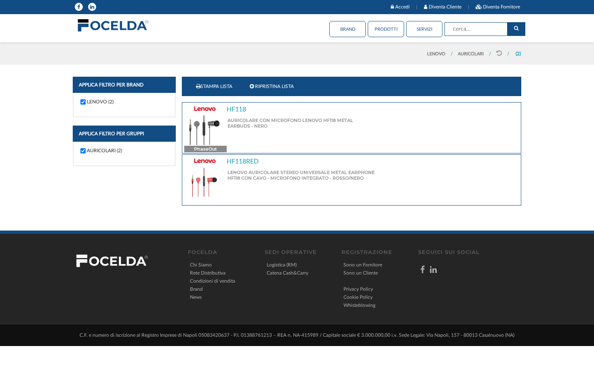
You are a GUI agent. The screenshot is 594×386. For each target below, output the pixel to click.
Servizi (424, 29)
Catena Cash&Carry (287, 273)
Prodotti (386, 29)
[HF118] (204, 130)
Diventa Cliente (445, 6)
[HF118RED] (204, 182)
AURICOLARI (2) (104, 150)
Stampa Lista (216, 86)
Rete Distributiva (207, 273)
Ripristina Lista (274, 86)
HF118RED (243, 161)
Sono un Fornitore (362, 264)
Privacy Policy (358, 289)
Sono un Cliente (360, 273)
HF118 (236, 109)
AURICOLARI (471, 54)
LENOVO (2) (100, 101)
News (196, 297)
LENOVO (437, 54)
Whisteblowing (359, 305)
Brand (347, 29)
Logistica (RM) (282, 264)
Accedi (402, 6)
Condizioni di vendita (212, 281)
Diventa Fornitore (501, 6)
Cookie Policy (358, 297)
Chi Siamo (201, 264)
